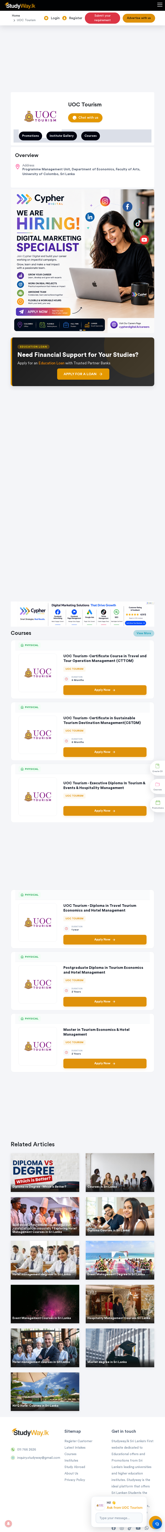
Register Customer (78, 1441)
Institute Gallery (62, 135)
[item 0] (80, 330)
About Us (71, 1473)
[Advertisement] (82, 58)
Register (75, 18)
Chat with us (88, 117)
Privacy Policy (74, 1480)
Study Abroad (74, 1467)
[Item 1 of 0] (82, 462)
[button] (159, 5)
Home (16, 15)
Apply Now (102, 689)
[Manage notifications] (8, 1523)
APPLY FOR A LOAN (80, 374)
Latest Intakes (75, 1447)
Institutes (71, 1460)
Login (55, 18)
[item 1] (84, 330)
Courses (90, 135)
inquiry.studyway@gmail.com (38, 1457)
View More (144, 633)
